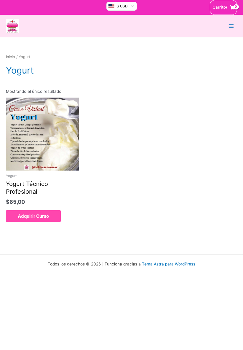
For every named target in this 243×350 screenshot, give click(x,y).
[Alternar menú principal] (231, 26)
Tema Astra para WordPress (168, 264)
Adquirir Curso (33, 216)
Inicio (10, 57)
